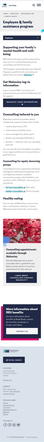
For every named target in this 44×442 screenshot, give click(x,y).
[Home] (10, 353)
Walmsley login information (22, 101)
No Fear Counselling (14, 187)
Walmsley (28, 75)
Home (6, 13)
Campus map (7, 380)
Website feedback (32, 437)
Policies (5, 414)
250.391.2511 (12, 389)
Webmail (6, 412)
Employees (14, 13)
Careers (5, 403)
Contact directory (9, 394)
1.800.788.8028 (14, 391)
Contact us (22, 331)
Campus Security (8, 405)
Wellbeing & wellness (30, 13)
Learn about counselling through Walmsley (21, 277)
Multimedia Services (10, 410)
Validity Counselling (14, 191)
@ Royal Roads (14, 360)
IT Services (6, 407)
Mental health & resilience (16, 16)
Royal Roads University (17, 437)
